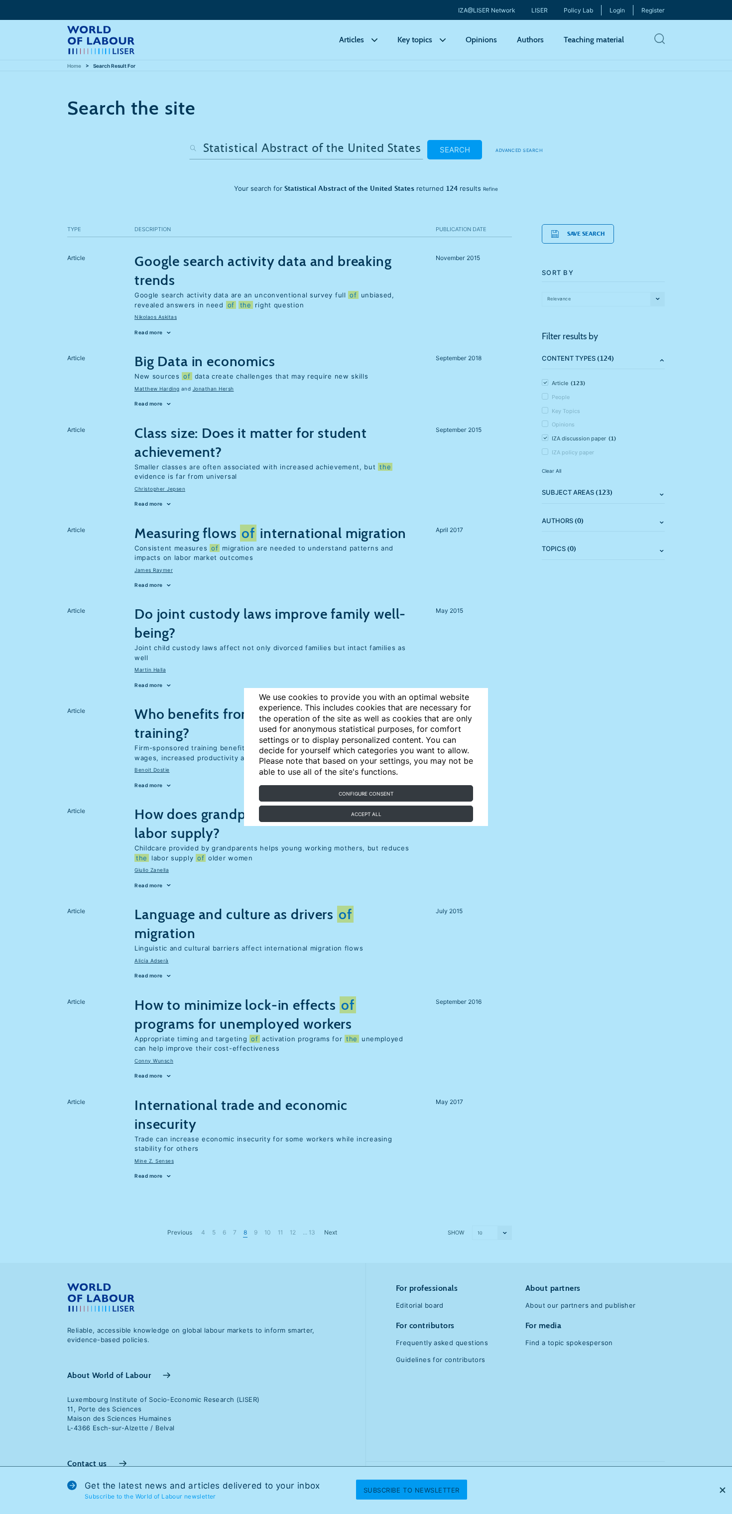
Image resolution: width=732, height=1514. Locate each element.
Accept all (366, 814)
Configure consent (366, 794)
